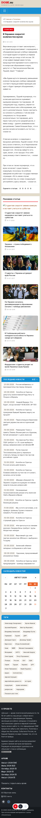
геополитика (17, 673)
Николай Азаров (29, 652)
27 (20, 604)
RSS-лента (7, 796)
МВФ (13, 648)
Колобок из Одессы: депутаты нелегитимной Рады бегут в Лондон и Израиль (18, 394)
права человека (21, 685)
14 (25, 596)
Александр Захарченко (13, 623)
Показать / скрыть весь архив (13, 783)
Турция (15, 664)
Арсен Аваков (30, 623)
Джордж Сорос (10, 640)
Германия (8, 636)
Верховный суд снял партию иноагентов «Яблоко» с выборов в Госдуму (20, 538)
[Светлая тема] (15, 806)
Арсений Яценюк (11, 627)
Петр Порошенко (23, 656)
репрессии (8, 689)
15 (30, 596)
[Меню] (4, 11)
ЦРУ (32, 664)
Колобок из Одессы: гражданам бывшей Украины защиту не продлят (19, 412)
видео (7, 673)
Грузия (17, 636)
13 (20, 596)
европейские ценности (13, 681)
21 (25, 600)
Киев (6, 648)
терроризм (20, 689)
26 (15, 604)
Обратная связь (9, 793)
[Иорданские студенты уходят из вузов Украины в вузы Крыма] (20, 354)
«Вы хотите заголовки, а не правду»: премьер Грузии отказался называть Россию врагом (20, 510)
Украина (24, 664)
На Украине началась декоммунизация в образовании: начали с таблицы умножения (19, 304)
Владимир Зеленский (12, 631)
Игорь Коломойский (22, 644)
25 (10, 604)
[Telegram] (3, 802)
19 (15, 600)
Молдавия (8, 652)
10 (6, 596)
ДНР (25, 636)
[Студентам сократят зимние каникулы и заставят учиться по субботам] (20, 207)
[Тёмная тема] (20, 806)
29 (30, 604)
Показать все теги (11, 693)
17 (6, 600)
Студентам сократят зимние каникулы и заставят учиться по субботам (18, 215)
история (28, 681)
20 (20, 600)
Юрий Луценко (26, 669)
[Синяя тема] (25, 806)
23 (35, 600)
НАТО (18, 652)
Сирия (7, 664)
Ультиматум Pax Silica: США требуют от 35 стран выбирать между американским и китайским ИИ (18, 442)
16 (35, 596)
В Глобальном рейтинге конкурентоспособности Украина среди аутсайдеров (19, 335)
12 (15, 596)
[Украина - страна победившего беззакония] (20, 234)
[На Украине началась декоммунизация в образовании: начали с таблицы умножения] (20, 291)
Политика (16, 19)
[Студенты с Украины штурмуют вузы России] (20, 262)
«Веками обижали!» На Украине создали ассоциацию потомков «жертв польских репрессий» (19, 482)
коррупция (8, 685)
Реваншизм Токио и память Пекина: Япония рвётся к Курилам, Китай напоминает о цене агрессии (20, 432)
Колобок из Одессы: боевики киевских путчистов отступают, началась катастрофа (19, 472)
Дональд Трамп (25, 640)
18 (11, 600)
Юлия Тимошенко (11, 669)
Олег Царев (9, 656)
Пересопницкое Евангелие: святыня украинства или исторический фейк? (20, 422)
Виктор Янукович (26, 627)
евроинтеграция (11, 677)
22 (30, 600)
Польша (7, 660)
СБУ (23, 660)
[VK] (9, 802)
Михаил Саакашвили (26, 648)
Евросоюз (8, 644)
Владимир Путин (29, 631)
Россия (16, 660)
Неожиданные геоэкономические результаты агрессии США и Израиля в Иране (19, 492)
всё (33, 379)
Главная (8, 19)
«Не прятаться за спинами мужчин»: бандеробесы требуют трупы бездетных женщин (20, 528)
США (30, 660)
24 (6, 604)
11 (10, 596)
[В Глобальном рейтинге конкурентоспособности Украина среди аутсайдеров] (20, 323)
